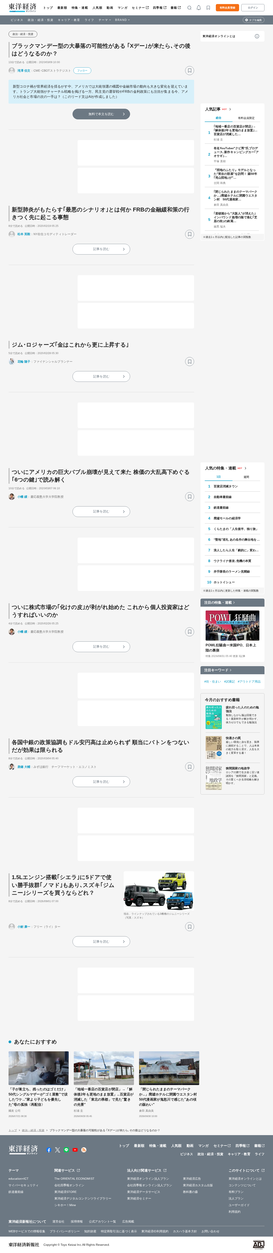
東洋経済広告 (192, 1178)
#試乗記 (229, 681)
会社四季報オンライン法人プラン (149, 1185)
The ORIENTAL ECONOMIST (74, 1178)
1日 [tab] (218, 476)
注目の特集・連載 (218, 602)
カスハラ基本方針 (185, 1231)
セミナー (138, 7)
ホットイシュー (224, 582)
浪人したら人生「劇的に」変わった (237, 550)
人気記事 (213, 109)
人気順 (98, 7)
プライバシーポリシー (65, 1231)
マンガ (123, 7)
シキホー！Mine (65, 1205)
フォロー (82, 70)
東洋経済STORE (65, 1192)
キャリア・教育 (69, 20)
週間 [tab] (246, 477)
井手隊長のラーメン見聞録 (232, 571)
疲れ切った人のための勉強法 (242, 709)
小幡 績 (22, 496)
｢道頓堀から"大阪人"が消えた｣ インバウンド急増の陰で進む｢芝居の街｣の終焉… (235, 217)
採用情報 (77, 1221)
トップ (48, 7)
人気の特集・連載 (220, 468)
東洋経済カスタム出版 (198, 1185)
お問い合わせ (211, 1231)
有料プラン (236, 1192)
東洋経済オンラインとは (219, 36)
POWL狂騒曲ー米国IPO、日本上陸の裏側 (231, 647)
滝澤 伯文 (23, 70)
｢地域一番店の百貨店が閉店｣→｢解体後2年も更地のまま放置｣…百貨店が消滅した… (236, 130)
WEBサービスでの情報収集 (27, 1231)
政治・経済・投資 (41, 20)
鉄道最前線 (221, 507)
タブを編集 (255, 20)
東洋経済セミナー (139, 1198)
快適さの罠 (233, 738)
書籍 (174, 7)
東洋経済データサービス (143, 1192)
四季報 (158, 7)
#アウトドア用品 (249, 681)
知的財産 (90, 1231)
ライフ (89, 20)
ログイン (253, 7)
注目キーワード (216, 670)
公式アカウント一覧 (102, 1221)
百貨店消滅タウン (226, 486)
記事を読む (101, 249)
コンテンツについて (242, 1185)
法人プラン (236, 1198)
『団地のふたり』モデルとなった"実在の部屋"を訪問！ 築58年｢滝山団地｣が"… (235, 173)
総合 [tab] (218, 117)
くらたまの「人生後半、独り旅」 (236, 529)
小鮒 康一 (23, 926)
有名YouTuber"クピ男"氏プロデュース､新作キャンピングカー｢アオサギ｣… (236, 152)
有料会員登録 (227, 7)
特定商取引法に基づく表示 (119, 1231)
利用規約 (235, 1211)
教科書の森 (190, 1192)
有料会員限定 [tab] (246, 118)
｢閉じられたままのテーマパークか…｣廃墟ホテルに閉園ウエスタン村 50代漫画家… (235, 195)
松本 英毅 (23, 234)
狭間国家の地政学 (238, 768)
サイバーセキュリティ (24, 1185)
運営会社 (58, 1221)
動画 (110, 7)
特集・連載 (80, 7)
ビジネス (17, 20)
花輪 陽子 (23, 361)
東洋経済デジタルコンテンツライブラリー (83, 1198)
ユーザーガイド (239, 1205)
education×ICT (19, 1178)
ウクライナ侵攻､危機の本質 (232, 561)
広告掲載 (128, 1221)
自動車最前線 (223, 497)
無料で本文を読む (101, 114)
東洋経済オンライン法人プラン (148, 1178)
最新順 (62, 7)
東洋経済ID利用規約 (154, 1231)
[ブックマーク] (189, 70)
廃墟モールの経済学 (227, 518)
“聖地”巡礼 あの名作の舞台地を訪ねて (237, 539)
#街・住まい (212, 681)
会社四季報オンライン (69, 1185)
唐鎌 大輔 (23, 766)
